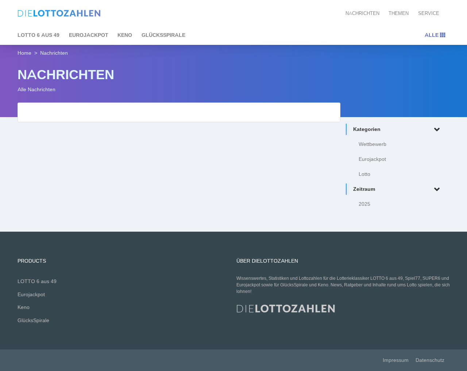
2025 (364, 204)
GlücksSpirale (163, 35)
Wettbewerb (372, 144)
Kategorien (367, 129)
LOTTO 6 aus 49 (38, 35)
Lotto (364, 174)
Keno (124, 35)
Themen (399, 13)
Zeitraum (364, 189)
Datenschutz (430, 360)
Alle (432, 35)
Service (428, 13)
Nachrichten (362, 13)
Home (24, 53)
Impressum (396, 360)
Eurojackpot (88, 35)
